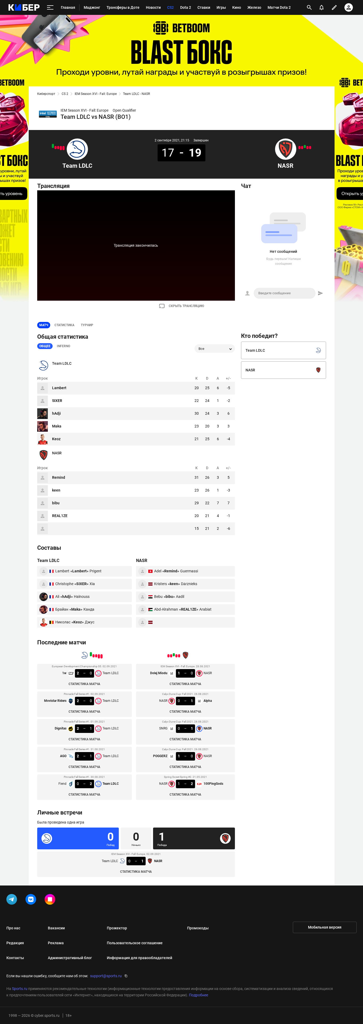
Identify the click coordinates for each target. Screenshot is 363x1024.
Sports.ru (19, 989)
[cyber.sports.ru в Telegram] (12, 900)
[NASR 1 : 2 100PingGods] (299, 147)
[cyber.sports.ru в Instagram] (51, 900)
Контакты (15, 958)
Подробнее (198, 995)
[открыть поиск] (309, 7)
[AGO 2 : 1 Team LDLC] (55, 147)
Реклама (56, 943)
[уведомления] (321, 7)
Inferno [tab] (63, 346)
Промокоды (198, 928)
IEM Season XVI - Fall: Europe (96, 94)
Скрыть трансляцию (186, 306)
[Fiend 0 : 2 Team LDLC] (53, 146)
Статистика (64, 325)
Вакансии (56, 928)
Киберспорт (46, 94)
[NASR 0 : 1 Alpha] (307, 147)
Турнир (87, 325)
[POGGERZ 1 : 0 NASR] (302, 147)
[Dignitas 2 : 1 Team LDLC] (58, 147)
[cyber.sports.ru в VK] (32, 900)
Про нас (13, 928)
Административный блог (70, 958)
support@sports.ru (106, 976)
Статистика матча (84, 684)
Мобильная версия (324, 927)
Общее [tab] (44, 346)
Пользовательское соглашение (135, 943)
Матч (43, 325)
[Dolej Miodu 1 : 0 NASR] (310, 147)
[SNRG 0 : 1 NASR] (305, 146)
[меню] (50, 7)
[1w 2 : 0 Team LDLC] (63, 148)
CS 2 (65, 94)
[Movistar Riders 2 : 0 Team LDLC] (61, 148)
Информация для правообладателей (139, 958)
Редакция (15, 943)
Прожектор (117, 928)
